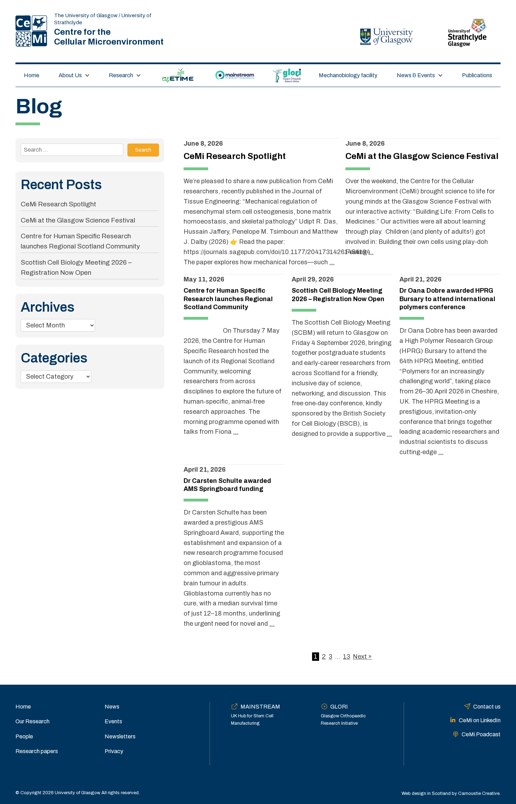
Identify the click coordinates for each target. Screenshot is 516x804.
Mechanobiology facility (348, 75)
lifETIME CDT (178, 75)
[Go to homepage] (31, 31)
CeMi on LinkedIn (480, 720)
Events (113, 721)
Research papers (36, 751)
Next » (362, 656)
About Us (70, 75)
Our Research (32, 721)
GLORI (283, 75)
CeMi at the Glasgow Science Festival (78, 220)
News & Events (416, 75)
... (332, 262)
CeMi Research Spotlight (58, 204)
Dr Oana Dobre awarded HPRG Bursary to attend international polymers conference (447, 299)
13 (346, 656)
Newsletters (120, 736)
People (24, 736)
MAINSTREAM (235, 75)
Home (31, 75)
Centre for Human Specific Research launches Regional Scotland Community (228, 299)
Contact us (487, 707)
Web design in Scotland (426, 793)
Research (121, 75)
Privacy (114, 751)
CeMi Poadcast (481, 734)
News (112, 707)
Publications (477, 75)
